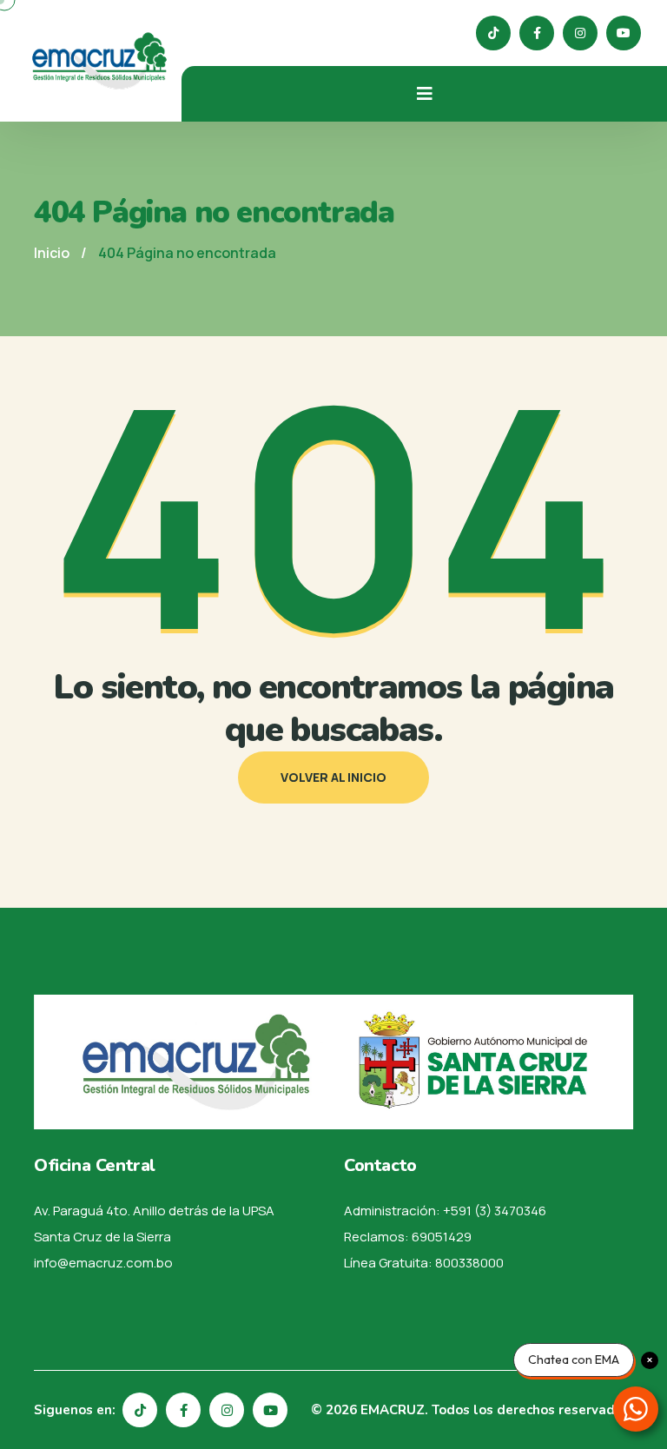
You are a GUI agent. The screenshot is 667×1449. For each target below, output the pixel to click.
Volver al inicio (333, 777)
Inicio (51, 252)
